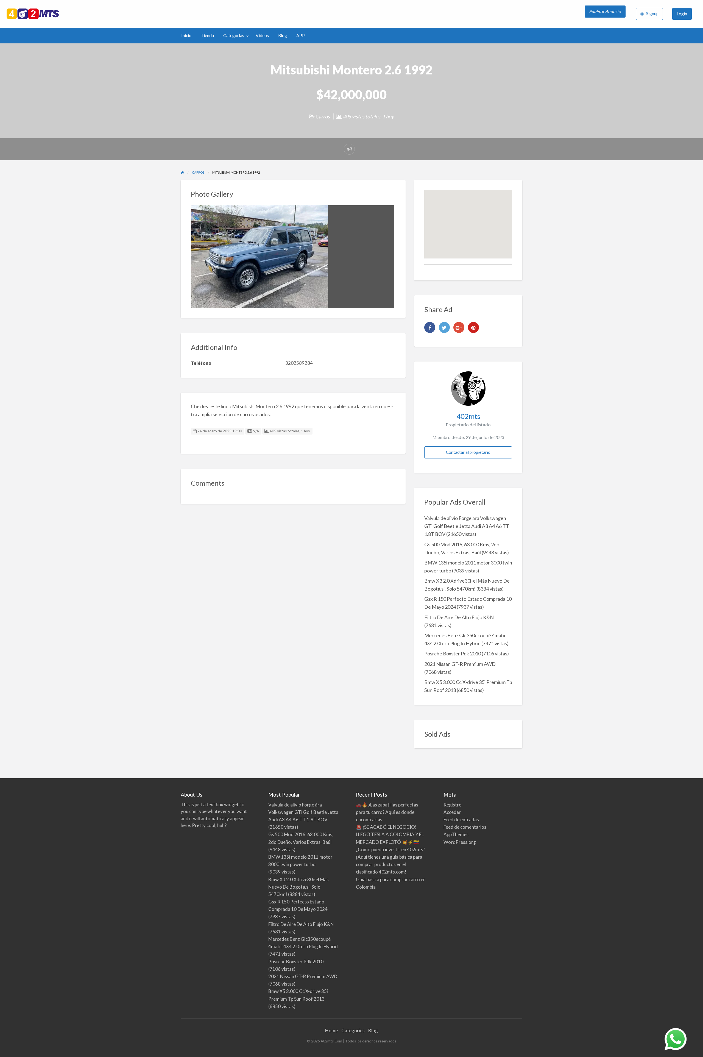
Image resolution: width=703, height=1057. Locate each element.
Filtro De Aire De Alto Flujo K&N (459, 617)
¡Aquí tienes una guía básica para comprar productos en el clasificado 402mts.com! (389, 864)
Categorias (233, 35)
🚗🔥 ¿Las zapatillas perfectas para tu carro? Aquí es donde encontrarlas (387, 812)
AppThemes (455, 834)
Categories (353, 1030)
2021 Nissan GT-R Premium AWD (460, 664)
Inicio (186, 35)
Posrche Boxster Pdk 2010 (452, 653)
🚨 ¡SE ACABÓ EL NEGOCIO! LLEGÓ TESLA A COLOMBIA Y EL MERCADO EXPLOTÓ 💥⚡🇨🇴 (390, 834)
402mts (468, 416)
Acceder (452, 812)
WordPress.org (459, 842)
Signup (652, 13)
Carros (322, 116)
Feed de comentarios (464, 827)
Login (682, 13)
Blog (282, 35)
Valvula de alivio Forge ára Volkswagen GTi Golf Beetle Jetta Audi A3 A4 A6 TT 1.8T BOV (466, 526)
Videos (262, 35)
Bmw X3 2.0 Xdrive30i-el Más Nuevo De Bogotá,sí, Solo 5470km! (298, 887)
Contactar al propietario (468, 452)
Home (331, 1030)
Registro (452, 805)
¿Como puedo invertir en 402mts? (390, 849)
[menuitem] (605, 14)
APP (300, 35)
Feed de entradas (461, 819)
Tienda (207, 35)
